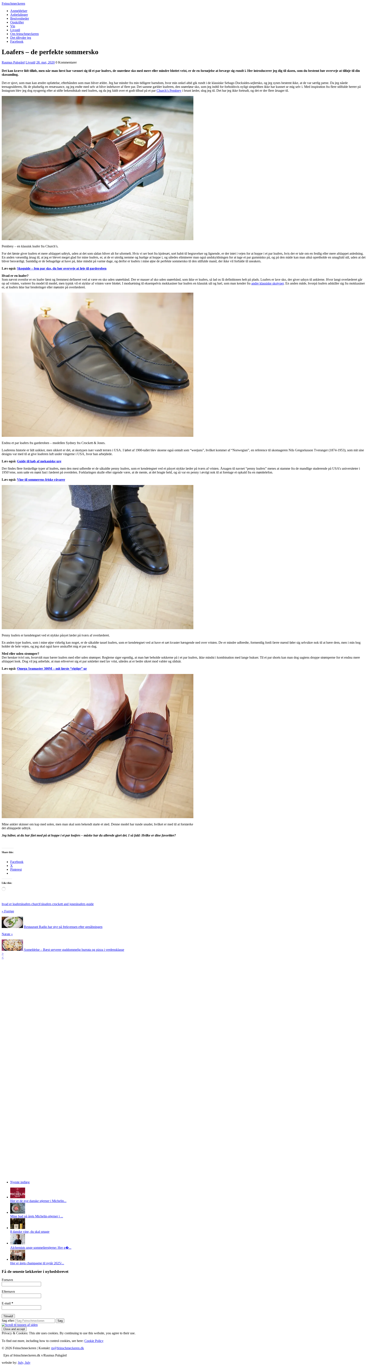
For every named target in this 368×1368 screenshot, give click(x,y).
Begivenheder (19, 18)
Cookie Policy (94, 1341)
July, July (24, 1362)
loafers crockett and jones (59, 904)
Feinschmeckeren (13, 3)
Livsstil (15, 30)
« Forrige (8, 911)
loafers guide (85, 904)
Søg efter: (8, 1320)
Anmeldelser (18, 11)
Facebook (16, 41)
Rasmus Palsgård (13, 62)
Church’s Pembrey (169, 90)
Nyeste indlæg (20, 1182)
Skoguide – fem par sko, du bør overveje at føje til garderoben (61, 268)
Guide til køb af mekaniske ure (39, 461)
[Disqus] (184, 1012)
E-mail (7, 1303)
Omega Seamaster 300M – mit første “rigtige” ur (52, 668)
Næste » (7, 934)
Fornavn (7, 1280)
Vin (12, 26)
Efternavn (8, 1291)
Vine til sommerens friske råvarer (41, 479)
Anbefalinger (19, 14)
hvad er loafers (12, 904)
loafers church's (32, 904)
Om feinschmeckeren (24, 34)
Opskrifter (17, 22)
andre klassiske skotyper (267, 283)
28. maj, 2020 (45, 62)
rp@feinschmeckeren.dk (67, 1348)
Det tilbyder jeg (20, 37)
